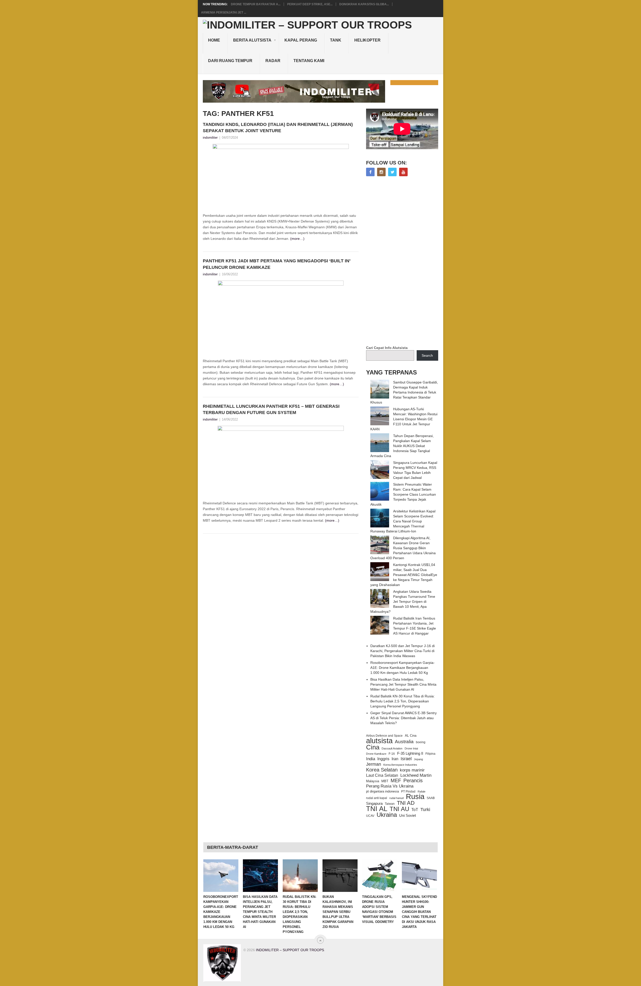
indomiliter (210, 137)
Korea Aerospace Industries (400, 764)
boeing (420, 742)
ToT (414, 810)
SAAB (431, 798)
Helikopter (367, 40)
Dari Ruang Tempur (230, 61)
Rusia (415, 796)
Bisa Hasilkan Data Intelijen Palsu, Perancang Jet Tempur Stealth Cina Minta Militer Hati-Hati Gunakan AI (403, 684)
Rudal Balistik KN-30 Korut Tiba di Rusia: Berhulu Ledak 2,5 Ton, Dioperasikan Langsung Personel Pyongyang (402, 701)
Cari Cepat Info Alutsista (387, 348)
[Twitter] (392, 172)
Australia (404, 741)
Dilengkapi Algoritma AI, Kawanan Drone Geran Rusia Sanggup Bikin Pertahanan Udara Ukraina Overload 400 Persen (403, 548)
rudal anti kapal (376, 798)
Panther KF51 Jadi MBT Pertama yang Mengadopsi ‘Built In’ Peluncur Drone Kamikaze (276, 264)
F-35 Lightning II (410, 753)
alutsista (379, 740)
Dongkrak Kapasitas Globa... (364, 4)
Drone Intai (411, 748)
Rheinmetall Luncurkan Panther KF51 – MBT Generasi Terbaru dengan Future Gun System (271, 409)
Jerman (373, 764)
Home (214, 40)
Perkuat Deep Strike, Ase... (310, 4)
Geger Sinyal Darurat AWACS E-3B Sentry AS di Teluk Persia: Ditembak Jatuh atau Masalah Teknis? (403, 718)
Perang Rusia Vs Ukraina (389, 786)
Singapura (374, 804)
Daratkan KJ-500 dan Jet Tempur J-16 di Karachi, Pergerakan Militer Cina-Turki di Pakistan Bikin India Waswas (402, 651)
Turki (425, 809)
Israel (406, 758)
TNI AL (376, 808)
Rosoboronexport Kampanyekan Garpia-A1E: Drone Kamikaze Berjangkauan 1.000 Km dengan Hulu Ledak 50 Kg (402, 668)
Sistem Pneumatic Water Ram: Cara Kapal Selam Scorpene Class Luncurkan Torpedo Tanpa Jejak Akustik (403, 494)
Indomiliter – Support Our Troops (290, 950)
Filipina (430, 753)
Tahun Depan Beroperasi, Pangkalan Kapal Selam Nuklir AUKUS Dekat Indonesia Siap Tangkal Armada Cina (402, 446)
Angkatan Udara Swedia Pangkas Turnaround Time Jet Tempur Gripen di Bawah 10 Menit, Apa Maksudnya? (402, 601)
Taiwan (390, 804)
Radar (272, 61)
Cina (372, 747)
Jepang (418, 759)
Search (427, 355)
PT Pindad (408, 791)
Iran (395, 759)
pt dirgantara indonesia (382, 791)
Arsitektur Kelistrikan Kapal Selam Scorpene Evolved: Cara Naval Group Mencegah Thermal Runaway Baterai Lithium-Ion (402, 521)
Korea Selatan (382, 769)
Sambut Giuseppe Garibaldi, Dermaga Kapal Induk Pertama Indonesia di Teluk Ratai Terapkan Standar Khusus (404, 392)
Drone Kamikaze (376, 753)
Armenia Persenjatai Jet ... (223, 12)
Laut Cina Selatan (382, 775)
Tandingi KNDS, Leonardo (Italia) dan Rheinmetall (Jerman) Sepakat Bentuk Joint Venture (278, 127)
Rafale (421, 791)
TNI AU (399, 809)
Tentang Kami (308, 61)
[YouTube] (403, 172)
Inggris (383, 758)
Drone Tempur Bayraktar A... (255, 4)
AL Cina (410, 735)
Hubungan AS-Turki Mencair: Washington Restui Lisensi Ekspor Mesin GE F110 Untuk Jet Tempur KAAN (403, 419)
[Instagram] (381, 172)
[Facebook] (370, 172)
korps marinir (412, 769)
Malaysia (372, 781)
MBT (384, 781)
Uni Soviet (407, 815)
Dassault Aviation (392, 748)
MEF (396, 780)
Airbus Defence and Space (384, 735)
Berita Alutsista (252, 40)
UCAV (370, 816)
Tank (335, 40)
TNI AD (406, 803)
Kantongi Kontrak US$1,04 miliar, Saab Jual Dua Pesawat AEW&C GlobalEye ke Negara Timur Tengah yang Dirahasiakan (403, 575)
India (370, 758)
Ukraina (387, 814)
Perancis (413, 780)
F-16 (392, 753)
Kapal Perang (300, 40)
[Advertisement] (403, 261)
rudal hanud (396, 798)
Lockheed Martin (415, 775)
